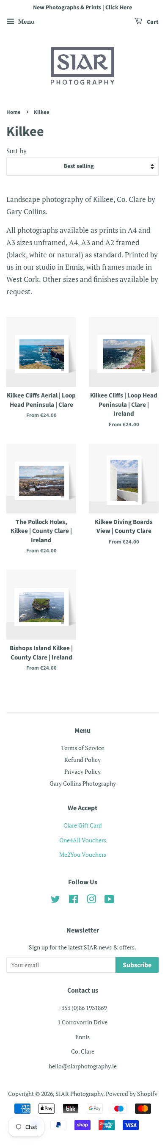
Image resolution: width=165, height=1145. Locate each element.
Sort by (16, 150)
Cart (152, 22)
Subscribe (137, 965)
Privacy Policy (82, 771)
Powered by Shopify (131, 1094)
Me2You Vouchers (82, 854)
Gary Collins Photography (83, 783)
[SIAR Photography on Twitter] (55, 901)
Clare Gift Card (82, 825)
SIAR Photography (79, 1094)
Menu (25, 21)
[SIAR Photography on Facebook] (73, 901)
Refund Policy (82, 760)
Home (13, 112)
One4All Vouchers (82, 840)
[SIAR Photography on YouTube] (109, 901)
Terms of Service (82, 748)
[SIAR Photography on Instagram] (91, 901)
